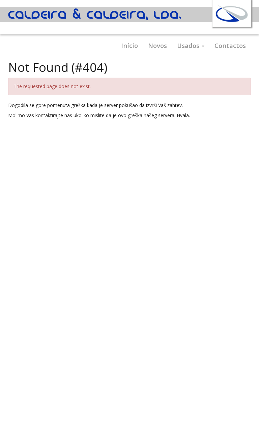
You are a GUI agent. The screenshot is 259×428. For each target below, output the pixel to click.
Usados (189, 45)
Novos (157, 45)
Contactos (230, 45)
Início (129, 45)
